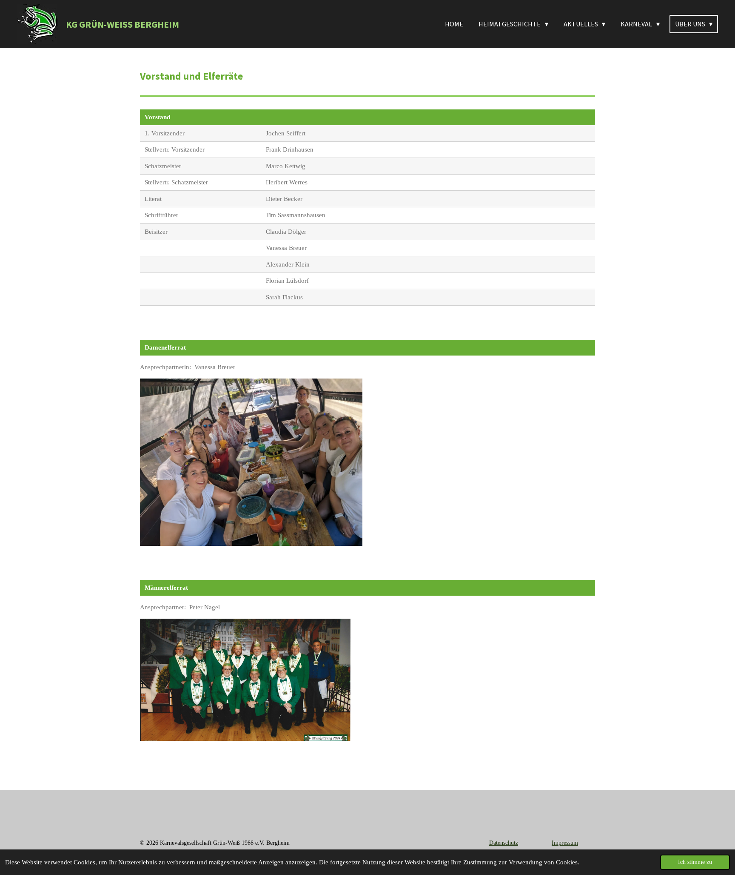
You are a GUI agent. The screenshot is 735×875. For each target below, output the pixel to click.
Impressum (565, 843)
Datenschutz (503, 843)
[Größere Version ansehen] (246, 680)
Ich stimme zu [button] (695, 862)
